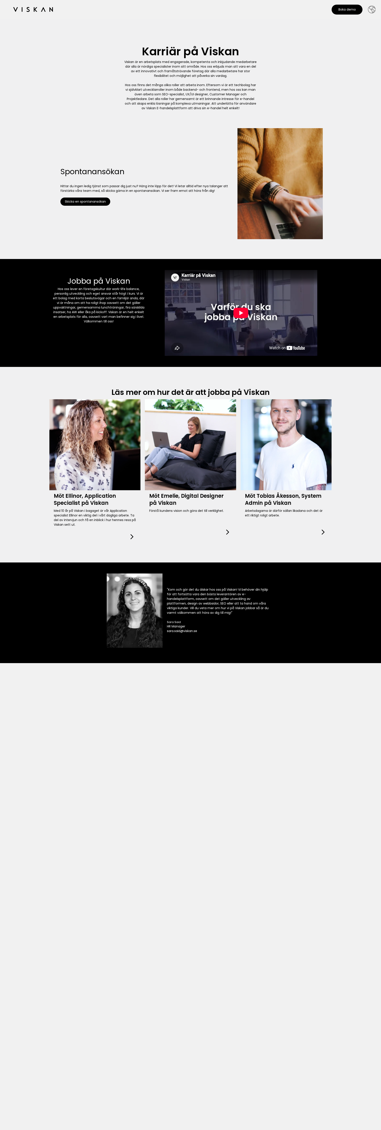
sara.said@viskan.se (182, 631)
